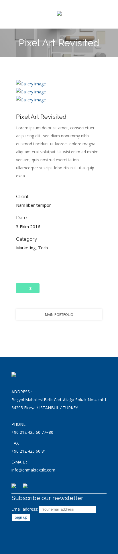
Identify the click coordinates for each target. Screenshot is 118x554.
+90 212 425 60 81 (28, 451)
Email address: (25, 509)
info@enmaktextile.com (33, 470)
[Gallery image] (31, 84)
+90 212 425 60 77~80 (32, 432)
